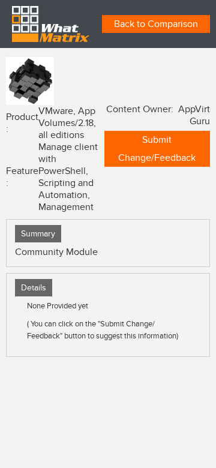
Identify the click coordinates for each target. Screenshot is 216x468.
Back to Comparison (156, 24)
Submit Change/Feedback (157, 149)
